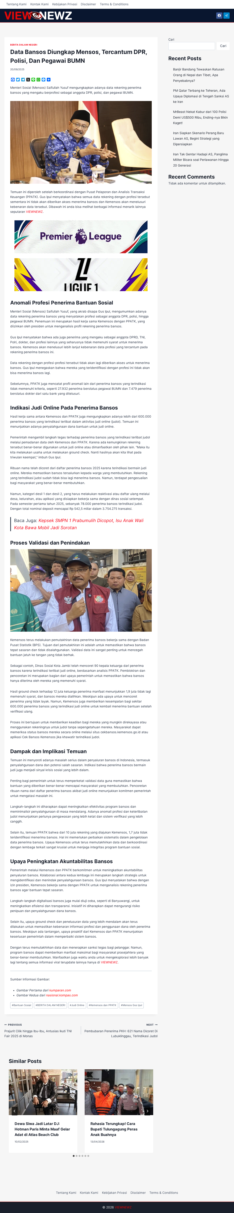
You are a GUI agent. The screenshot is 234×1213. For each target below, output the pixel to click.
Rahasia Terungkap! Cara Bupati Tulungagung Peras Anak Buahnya (113, 1129)
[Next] (147, 1111)
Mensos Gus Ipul (131, 1005)
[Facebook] (219, 15)
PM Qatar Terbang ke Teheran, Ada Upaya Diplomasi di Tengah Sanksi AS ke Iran (201, 96)
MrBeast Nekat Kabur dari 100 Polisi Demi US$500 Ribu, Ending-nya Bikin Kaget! (200, 117)
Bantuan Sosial (21, 1005)
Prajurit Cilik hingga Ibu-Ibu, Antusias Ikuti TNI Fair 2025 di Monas (38, 1030)
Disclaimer (88, 4)
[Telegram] (226, 15)
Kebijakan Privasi (64, 4)
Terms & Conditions (114, 4)
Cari (171, 39)
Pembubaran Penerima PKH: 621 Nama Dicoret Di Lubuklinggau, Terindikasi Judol (121, 1030)
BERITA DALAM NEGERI (23, 44)
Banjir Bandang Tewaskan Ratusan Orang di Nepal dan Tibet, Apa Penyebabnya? (198, 75)
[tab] (74, 1156)
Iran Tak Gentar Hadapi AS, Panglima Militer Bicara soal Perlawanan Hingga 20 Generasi (201, 159)
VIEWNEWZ (123, 1207)
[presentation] (43, 1092)
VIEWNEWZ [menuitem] (34, 212)
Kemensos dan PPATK (102, 1005)
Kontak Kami (39, 4)
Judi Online (77, 1005)
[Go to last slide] (15, 1111)
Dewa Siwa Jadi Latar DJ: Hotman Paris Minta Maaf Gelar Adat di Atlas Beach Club (42, 1129)
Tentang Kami (16, 4)
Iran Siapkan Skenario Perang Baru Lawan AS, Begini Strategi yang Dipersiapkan (198, 138)
